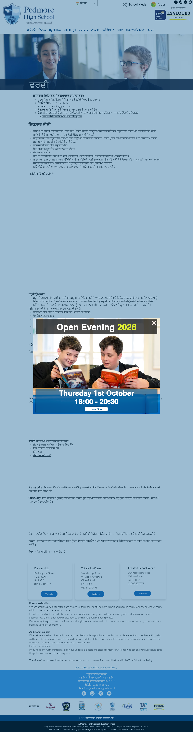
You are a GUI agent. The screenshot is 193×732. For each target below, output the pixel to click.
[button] (154, 323)
